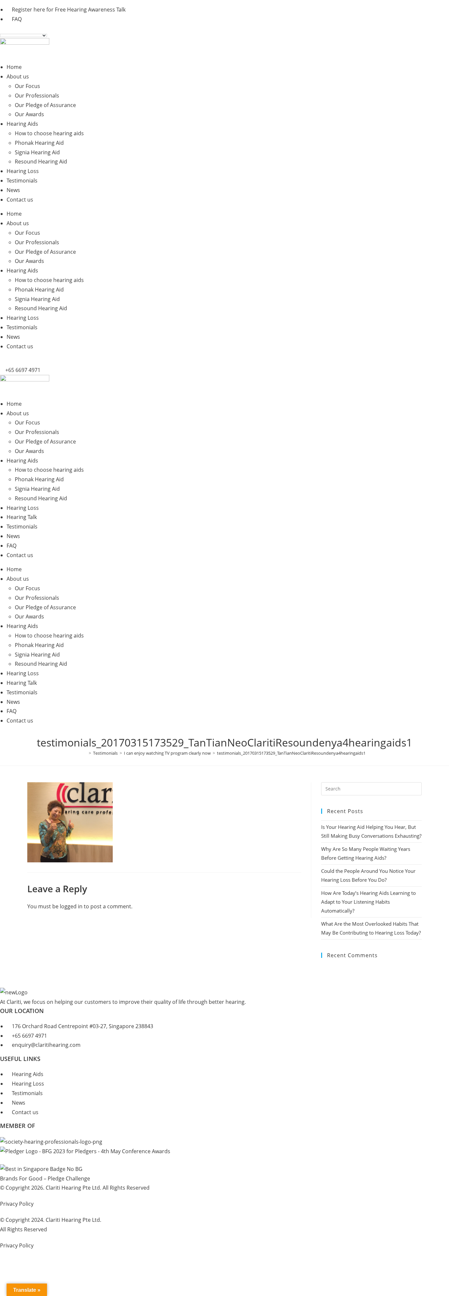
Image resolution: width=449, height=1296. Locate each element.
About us (18, 76)
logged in (71, 906)
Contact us (20, 199)
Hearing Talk (22, 517)
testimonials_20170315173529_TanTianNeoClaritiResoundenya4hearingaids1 (291, 753)
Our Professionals (37, 95)
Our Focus (27, 86)
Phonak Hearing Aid (39, 142)
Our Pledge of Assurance (45, 105)
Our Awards (29, 114)
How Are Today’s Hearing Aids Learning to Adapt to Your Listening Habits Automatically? (368, 902)
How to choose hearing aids (49, 133)
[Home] (85, 753)
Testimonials (22, 180)
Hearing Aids (22, 123)
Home (14, 67)
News (13, 190)
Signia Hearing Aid (37, 152)
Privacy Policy (17, 1203)
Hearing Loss (23, 171)
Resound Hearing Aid (41, 161)
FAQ (11, 545)
